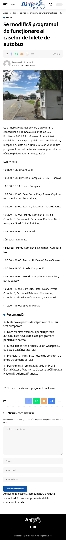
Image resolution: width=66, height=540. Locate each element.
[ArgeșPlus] (33, 4)
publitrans (49, 388)
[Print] (27, 54)
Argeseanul (17, 62)
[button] (6, 4)
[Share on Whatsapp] (16, 54)
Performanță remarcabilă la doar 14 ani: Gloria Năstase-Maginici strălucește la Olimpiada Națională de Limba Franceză (32, 369)
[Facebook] (30, 527)
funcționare (24, 388)
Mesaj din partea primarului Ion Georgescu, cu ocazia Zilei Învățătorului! (31, 348)
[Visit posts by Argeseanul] (6, 63)
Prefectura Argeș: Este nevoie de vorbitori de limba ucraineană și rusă (32, 357)
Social (9, 17)
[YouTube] (34, 527)
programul (37, 388)
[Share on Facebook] (11, 54)
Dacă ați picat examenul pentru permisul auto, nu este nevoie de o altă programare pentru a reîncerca (29, 336)
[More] (32, 54)
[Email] (21, 54)
